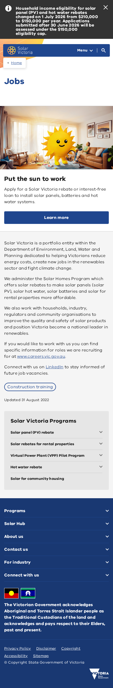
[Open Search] (103, 50)
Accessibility (16, 655)
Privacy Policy (17, 648)
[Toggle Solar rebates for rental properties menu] (102, 444)
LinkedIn (54, 367)
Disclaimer (46, 648)
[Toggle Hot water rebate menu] (102, 467)
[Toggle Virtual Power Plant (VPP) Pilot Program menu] (102, 455)
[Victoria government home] (99, 674)
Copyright (70, 648)
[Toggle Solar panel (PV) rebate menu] (102, 432)
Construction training (30, 387)
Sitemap (41, 655)
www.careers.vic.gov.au (41, 356)
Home (16, 62)
